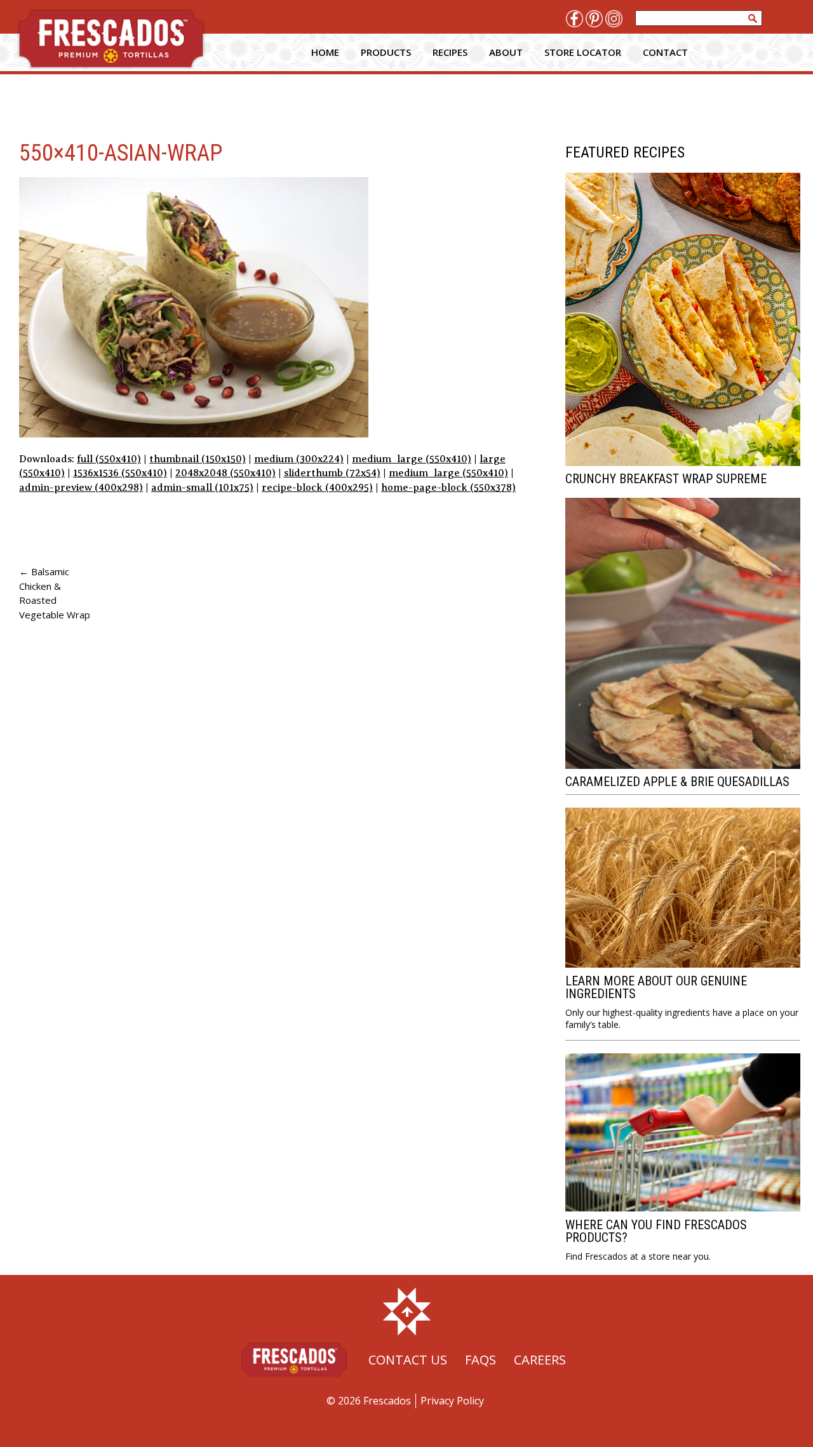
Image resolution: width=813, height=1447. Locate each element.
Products (386, 52)
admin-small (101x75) (202, 487)
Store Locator (582, 52)
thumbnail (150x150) (197, 459)
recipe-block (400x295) (317, 487)
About (506, 52)
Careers (540, 1359)
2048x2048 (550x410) (225, 473)
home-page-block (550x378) (448, 487)
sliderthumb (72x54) (332, 473)
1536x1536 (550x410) (120, 473)
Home (325, 52)
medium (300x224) (299, 459)
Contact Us (407, 1359)
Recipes (450, 52)
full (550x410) (109, 459)
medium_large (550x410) (411, 459)
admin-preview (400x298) (81, 487)
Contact (665, 52)
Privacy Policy (452, 1401)
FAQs (480, 1359)
